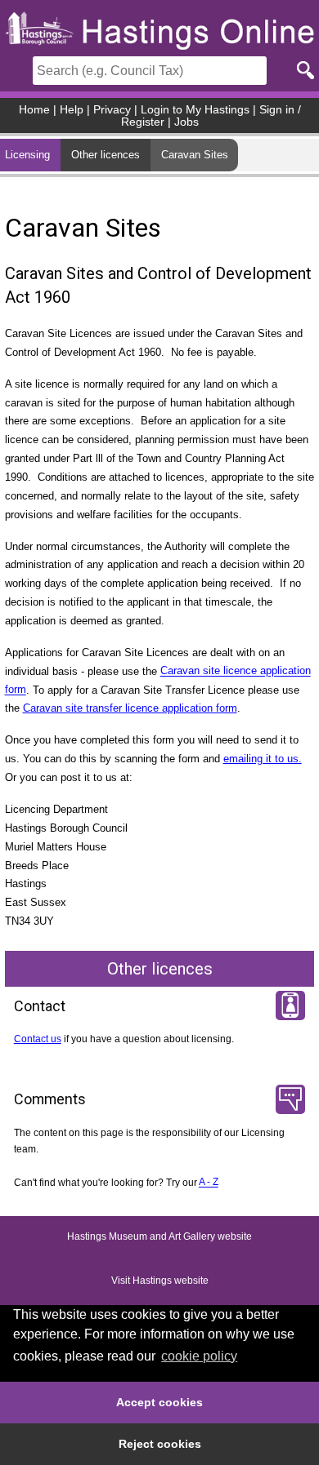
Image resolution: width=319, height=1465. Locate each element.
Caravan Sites (194, 155)
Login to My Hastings (195, 110)
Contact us (37, 1039)
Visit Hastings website (160, 1280)
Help (71, 110)
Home (34, 110)
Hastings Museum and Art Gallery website (159, 1236)
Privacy (112, 110)
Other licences (105, 155)
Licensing (27, 155)
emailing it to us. (262, 758)
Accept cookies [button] (159, 1402)
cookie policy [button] (199, 1356)
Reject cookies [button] (160, 1443)
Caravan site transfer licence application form (130, 708)
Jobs (186, 122)
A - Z (208, 1182)
